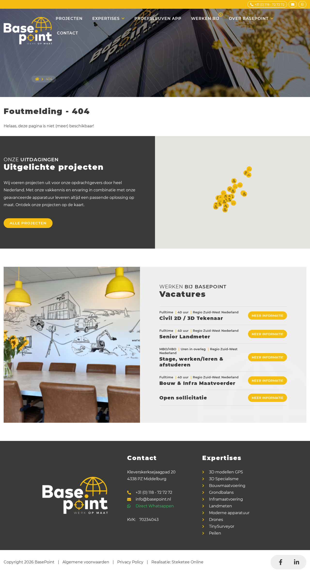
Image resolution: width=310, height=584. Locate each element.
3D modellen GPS (226, 472)
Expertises (106, 18)
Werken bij (206, 17)
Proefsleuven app (157, 18)
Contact (67, 33)
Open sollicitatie (183, 398)
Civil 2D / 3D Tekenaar (191, 318)
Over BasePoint (249, 18)
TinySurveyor (221, 526)
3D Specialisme (224, 479)
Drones (216, 520)
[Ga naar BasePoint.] (37, 79)
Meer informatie (267, 315)
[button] (223, 193)
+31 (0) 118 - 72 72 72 (154, 492)
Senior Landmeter (184, 337)
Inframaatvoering (226, 499)
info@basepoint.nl (153, 499)
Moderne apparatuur (229, 513)
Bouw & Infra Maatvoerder (197, 383)
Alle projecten (28, 223)
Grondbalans (221, 492)
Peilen (215, 533)
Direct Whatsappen (155, 506)
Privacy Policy (130, 562)
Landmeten (220, 506)
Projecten (69, 18)
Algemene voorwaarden (85, 562)
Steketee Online (187, 562)
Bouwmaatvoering (227, 486)
